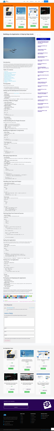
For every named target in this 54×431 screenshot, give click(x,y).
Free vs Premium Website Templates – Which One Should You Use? (43, 68)
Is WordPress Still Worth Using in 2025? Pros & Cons (43, 100)
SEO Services (33, 421)
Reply (7, 310)
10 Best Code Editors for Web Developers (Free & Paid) (42, 82)
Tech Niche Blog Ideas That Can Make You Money (43, 53)
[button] (8, 26)
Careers (39, 1)
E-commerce (32, 418)
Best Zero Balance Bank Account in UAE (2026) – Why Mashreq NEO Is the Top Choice (43, 42)
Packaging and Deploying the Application (10, 81)
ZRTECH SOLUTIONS (7, 1)
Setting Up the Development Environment (10, 72)
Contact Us (46, 1)
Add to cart (10, 23)
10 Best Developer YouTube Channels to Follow (42, 50)
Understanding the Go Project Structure (9, 74)
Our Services (31, 1)
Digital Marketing (33, 419)
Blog (35, 1)
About (27, 1)
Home (24, 1)
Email (5, 331)
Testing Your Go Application (8, 80)
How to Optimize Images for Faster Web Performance (43, 72)
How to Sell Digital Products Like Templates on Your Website (43, 93)
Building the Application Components (9, 75)
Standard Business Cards (9, 17)
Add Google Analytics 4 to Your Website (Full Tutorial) (42, 57)
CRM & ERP (32, 422)
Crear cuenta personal (10, 307)
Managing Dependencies (7, 76)
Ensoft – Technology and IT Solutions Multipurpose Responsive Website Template (43, 384)
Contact (22, 422)
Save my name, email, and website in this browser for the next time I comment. (17, 338)
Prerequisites (6, 71)
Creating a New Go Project (8, 73)
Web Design (32, 415)
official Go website (16, 93)
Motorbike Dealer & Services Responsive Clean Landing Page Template (45, 18)
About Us (22, 418)
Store (42, 1)
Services (22, 419)
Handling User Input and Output (9, 77)
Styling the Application (7, 79)
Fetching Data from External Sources (9, 78)
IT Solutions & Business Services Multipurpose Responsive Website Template (21, 18)
